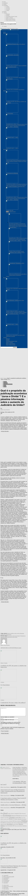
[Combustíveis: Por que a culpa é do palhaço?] (12, 42)
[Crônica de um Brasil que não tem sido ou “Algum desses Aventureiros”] (15, 272)
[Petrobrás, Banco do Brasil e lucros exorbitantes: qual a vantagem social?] (12, 64)
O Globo (15, 819)
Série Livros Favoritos (18, 825)
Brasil (5, 813)
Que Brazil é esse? (10, 822)
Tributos (2, 827)
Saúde (2, 824)
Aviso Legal (5, 885)
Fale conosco (6, 888)
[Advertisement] (14, 363)
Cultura (7, 6)
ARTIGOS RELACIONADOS (8, 647)
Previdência (3, 822)
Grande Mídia (18, 817)
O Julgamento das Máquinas (12, 173)
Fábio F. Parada (9, 17)
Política (4, 4)
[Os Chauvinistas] (12, 112)
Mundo (4, 11)
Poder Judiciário (17, 821)
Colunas (5, 12)
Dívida (2, 815)
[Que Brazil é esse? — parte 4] (12, 146)
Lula (8, 819)
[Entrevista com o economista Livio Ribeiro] (12, 88)
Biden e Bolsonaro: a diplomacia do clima (15, 300)
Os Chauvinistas (9, 113)
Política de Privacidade (8, 886)
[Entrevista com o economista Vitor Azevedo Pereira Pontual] (12, 76)
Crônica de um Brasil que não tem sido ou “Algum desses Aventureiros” (18, 274)
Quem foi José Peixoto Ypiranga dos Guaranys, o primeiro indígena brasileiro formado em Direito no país (16, 161)
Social (6, 825)
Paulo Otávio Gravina (10, 20)
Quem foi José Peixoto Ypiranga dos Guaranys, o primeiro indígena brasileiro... (14, 866)
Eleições (18, 815)
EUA (26, 815)
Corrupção (16, 813)
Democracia (24, 813)
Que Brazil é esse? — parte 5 (12, 137)
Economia (5, 2)
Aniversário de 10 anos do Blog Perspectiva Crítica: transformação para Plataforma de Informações (13, 791)
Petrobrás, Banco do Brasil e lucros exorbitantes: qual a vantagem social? (17, 252)
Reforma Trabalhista (17, 822)
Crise (20, 813)
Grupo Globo (23, 817)
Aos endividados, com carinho (12, 54)
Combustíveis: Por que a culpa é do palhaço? (15, 44)
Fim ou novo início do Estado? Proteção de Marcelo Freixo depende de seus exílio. (13, 636)
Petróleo (10, 821)
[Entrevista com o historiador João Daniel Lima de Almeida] (12, 287)
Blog (2, 813)
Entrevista (23, 815)
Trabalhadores (24, 825)
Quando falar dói (9, 210)
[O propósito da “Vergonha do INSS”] (15, 262)
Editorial (8, 14)
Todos (7, 211)
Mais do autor (18, 647)
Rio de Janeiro (24, 822)
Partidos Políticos (6, 821)
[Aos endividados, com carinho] (12, 53)
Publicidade (5, 887)
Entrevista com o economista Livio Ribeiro (15, 89)
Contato (5, 26)
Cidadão (9, 813)
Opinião (7, 15)
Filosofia (2, 817)
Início (4, 1)
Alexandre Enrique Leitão (11, 16)
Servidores (10, 824)
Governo (8, 7)
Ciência (12, 813)
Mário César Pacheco (10, 18)
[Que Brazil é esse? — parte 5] (12, 136)
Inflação (2, 819)
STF (13, 825)
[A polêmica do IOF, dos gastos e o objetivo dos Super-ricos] (12, 100)
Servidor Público (15, 824)
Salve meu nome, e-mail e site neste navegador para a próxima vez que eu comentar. (13, 728)
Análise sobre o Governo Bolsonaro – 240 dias (13, 805)
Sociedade (5, 5)
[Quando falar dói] (12, 209)
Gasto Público (6, 817)
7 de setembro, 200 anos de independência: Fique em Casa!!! (13, 783)
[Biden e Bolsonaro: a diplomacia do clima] (12, 299)
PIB (13, 821)
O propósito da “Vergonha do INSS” (16, 263)
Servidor (4, 824)
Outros (4, 385)
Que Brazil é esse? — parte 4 (12, 148)
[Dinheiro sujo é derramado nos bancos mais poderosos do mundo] (12, 333)
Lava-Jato (5, 819)
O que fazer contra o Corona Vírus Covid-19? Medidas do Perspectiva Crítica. (13, 798)
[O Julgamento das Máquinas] (12, 172)
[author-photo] (4, 644)
